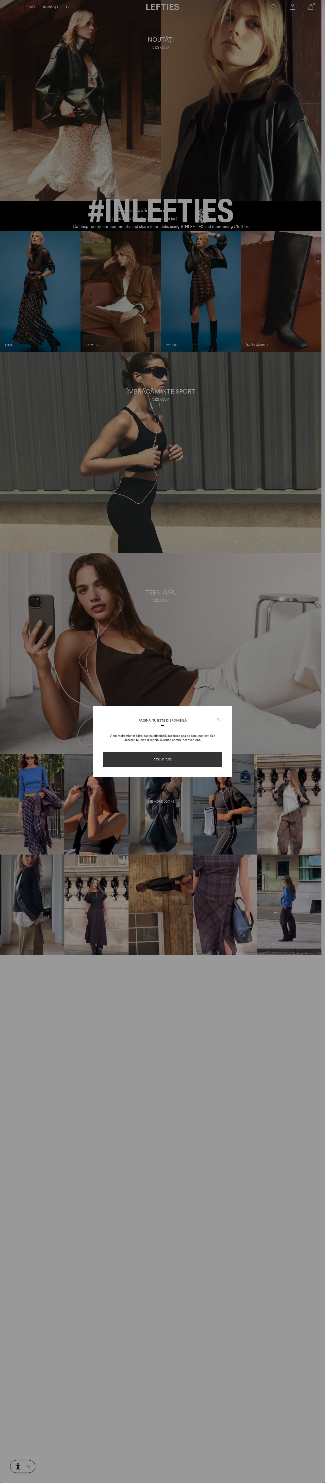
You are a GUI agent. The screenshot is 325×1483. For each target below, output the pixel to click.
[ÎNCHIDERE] (219, 720)
